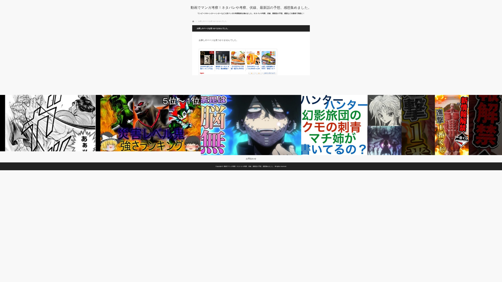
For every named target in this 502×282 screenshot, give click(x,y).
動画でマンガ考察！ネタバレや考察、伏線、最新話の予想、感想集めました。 (251, 7)
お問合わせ (251, 159)
